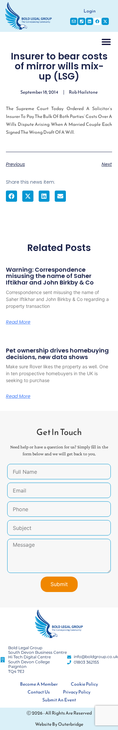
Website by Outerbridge (59, 724)
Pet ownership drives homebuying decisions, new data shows (57, 353)
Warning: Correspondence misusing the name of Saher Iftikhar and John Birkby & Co (50, 276)
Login (90, 11)
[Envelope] (73, 21)
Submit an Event (59, 699)
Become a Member (39, 684)
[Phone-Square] (81, 21)
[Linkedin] (89, 21)
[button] (106, 41)
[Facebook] (97, 21)
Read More (18, 322)
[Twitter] (105, 21)
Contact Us (39, 692)
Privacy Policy (76, 692)
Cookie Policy (84, 684)
